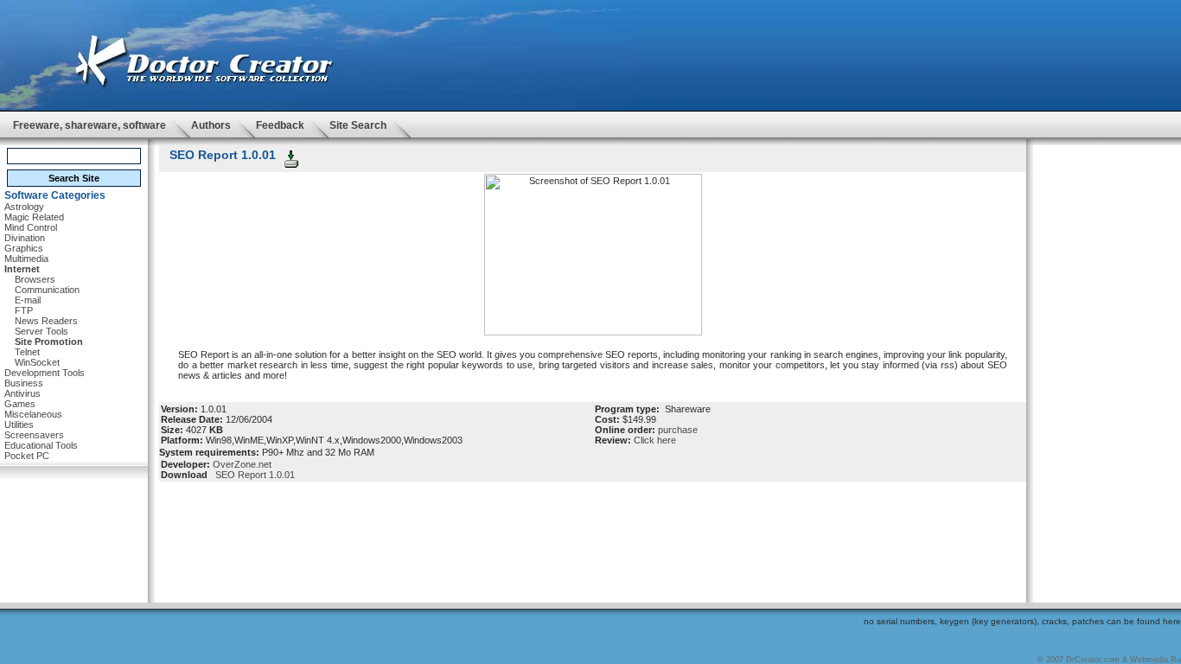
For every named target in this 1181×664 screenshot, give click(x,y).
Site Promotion (49, 341)
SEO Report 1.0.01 (252, 474)
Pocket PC (26, 455)
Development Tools (44, 372)
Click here (655, 440)
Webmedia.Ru (1155, 659)
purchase (678, 430)
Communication (47, 289)
